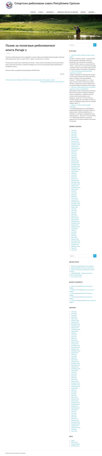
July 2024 (73, 173)
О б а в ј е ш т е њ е (76, 276)
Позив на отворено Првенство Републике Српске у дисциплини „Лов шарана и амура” (30, 79)
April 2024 (74, 176)
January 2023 (74, 200)
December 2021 (75, 221)
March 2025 (74, 159)
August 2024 (74, 171)
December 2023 (75, 182)
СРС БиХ (73, 51)
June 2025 (74, 153)
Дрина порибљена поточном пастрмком (82, 268)
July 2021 (73, 230)
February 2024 (75, 180)
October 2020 (75, 244)
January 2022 (74, 219)
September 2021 (75, 226)
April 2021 (74, 235)
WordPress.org (75, 445)
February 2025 (75, 160)
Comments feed (75, 444)
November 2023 (75, 184)
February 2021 (75, 239)
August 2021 (74, 228)
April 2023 (74, 196)
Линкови (91, 12)
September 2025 (75, 148)
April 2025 (74, 157)
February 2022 (75, 217)
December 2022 (75, 201)
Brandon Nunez (75, 289)
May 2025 (73, 155)
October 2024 (75, 168)
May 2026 (73, 134)
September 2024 (75, 169)
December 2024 (75, 164)
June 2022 (74, 210)
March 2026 (74, 137)
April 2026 (74, 135)
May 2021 (73, 233)
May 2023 (73, 194)
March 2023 (74, 198)
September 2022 (75, 205)
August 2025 (74, 150)
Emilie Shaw (74, 297)
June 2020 (74, 250)
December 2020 (75, 241)
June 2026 (74, 132)
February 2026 (75, 139)
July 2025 (73, 152)
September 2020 (75, 246)
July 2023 (73, 191)
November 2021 (75, 223)
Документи (50, 12)
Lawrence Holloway (76, 300)
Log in (72, 440)
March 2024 (74, 178)
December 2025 (75, 143)
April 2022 (74, 214)
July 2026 (73, 130)
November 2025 (75, 144)
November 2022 (75, 203)
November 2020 (75, 242)
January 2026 (74, 141)
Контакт (83, 12)
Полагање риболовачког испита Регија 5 (51, 81)
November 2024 (75, 166)
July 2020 (73, 248)
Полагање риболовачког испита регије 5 (82, 266)
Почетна (33, 12)
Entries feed (74, 442)
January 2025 (74, 162)
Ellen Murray (74, 286)
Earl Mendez (74, 293)
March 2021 (74, 237)
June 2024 (74, 175)
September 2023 (75, 187)
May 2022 (73, 212)
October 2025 (75, 146)
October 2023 (75, 185)
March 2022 (74, 216)
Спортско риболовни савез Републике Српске (47, 3)
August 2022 (74, 207)
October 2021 (75, 225)
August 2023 (74, 189)
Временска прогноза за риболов (67, 12)
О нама (40, 12)
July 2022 (73, 209)
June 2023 (74, 193)
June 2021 (74, 232)
